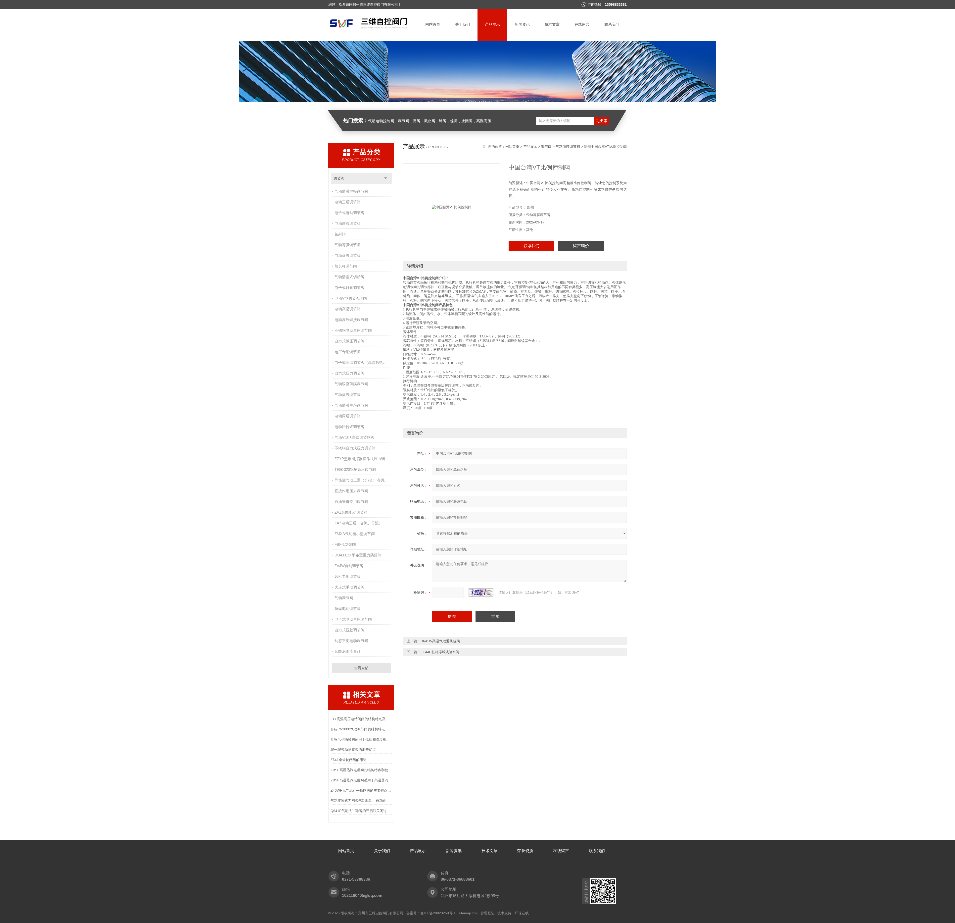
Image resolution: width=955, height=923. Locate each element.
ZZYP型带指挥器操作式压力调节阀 (362, 459)
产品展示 (492, 24)
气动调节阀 (343, 598)
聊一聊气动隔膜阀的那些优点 (353, 750)
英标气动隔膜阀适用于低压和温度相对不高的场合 (361, 739)
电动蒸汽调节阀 (347, 255)
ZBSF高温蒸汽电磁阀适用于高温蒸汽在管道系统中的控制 (361, 780)
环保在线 (522, 913)
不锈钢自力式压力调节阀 (355, 448)
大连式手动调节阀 (349, 587)
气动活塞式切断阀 (349, 277)
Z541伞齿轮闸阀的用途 (349, 760)
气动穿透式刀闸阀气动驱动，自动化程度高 (361, 801)
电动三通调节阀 (347, 202)
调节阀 (338, 178)
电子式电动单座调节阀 (353, 619)
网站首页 (432, 24)
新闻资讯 (522, 24)
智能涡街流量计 (347, 651)
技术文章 (552, 24)
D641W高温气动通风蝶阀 (440, 641)
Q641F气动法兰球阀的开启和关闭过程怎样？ (361, 811)
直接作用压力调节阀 (351, 491)
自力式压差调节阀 (349, 630)
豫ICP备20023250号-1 (438, 913)
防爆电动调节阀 (347, 608)
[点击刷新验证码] (481, 592)
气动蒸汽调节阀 (347, 394)
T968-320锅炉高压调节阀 (355, 469)
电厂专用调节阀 (347, 352)
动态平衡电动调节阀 (351, 641)
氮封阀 (340, 234)
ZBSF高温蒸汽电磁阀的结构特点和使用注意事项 (361, 770)
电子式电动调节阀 (349, 213)
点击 (386, 178)
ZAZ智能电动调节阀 (351, 512)
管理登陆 (487, 913)
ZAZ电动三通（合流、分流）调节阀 (362, 523)
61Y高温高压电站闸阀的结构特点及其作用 (361, 719)
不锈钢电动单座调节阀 (353, 330)
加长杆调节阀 (345, 266)
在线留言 (581, 24)
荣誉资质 (525, 851)
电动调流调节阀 (347, 223)
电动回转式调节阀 (349, 427)
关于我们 (462, 24)
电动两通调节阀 (347, 416)
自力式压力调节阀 (349, 373)
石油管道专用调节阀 (351, 501)
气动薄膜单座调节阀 (351, 405)
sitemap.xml (468, 913)
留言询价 (581, 246)
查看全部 (361, 668)
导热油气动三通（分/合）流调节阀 (362, 480)
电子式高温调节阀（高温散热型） (362, 362)
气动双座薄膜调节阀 (351, 384)
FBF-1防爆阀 (345, 544)
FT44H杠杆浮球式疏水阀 (440, 652)
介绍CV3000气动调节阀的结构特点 (358, 729)
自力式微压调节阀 (349, 341)
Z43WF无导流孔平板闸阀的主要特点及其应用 (361, 790)
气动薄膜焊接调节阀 (351, 191)
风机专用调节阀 (347, 576)
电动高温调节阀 (347, 309)
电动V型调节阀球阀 (350, 298)
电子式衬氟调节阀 (349, 287)
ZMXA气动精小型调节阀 (354, 534)
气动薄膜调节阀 (347, 245)
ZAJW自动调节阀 (348, 566)
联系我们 (611, 24)
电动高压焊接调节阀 (351, 320)
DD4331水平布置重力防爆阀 (358, 555)
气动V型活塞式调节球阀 (354, 437)
